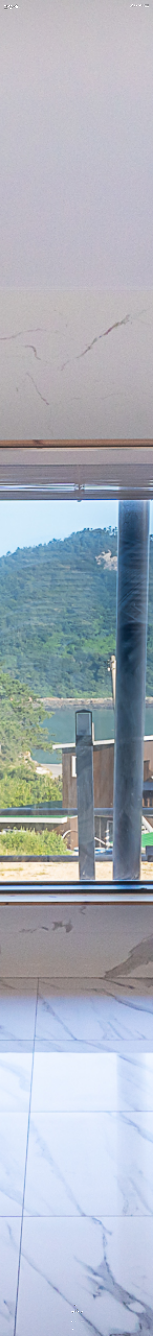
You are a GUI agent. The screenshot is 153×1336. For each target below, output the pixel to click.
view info (72, 1321)
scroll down (76, 1330)
